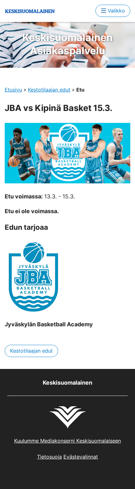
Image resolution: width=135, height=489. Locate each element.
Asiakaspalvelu (67, 44)
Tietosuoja (49, 457)
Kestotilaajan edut (49, 90)
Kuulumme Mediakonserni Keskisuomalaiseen (67, 441)
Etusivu (13, 90)
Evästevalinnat (80, 457)
